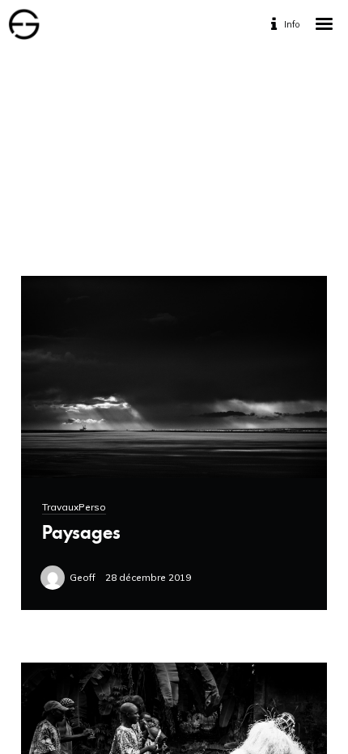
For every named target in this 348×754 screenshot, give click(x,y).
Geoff (82, 577)
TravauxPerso (74, 507)
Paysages (81, 532)
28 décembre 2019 (148, 577)
